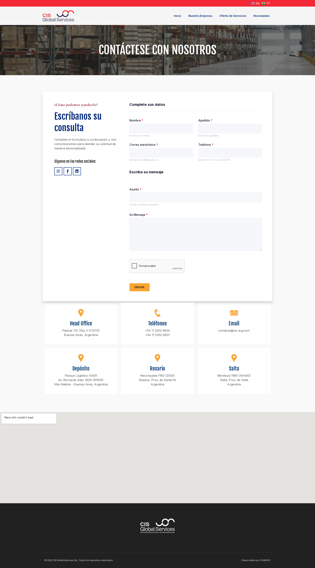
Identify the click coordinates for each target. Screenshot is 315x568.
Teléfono (205, 144)
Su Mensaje (138, 215)
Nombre (136, 120)
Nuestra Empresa (200, 16)
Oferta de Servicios (232, 16)
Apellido (205, 120)
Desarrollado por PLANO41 (256, 560)
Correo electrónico (143, 144)
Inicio (177, 16)
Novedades (262, 16)
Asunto (135, 189)
